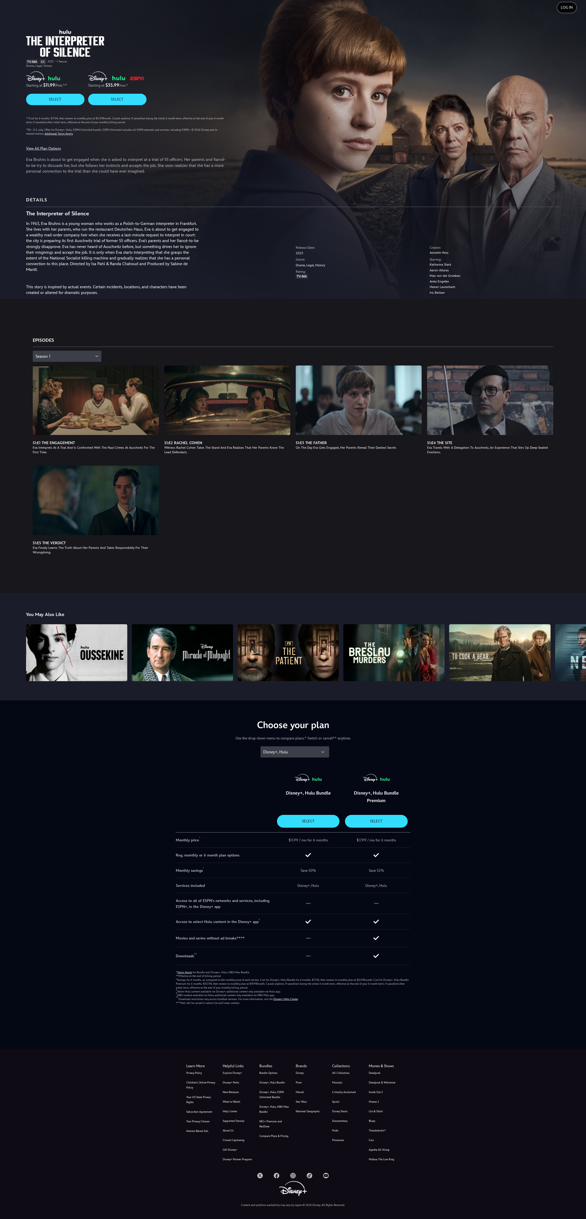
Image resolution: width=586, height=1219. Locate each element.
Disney (300, 1073)
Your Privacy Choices (198, 1121)
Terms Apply (184, 972)
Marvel (300, 1092)
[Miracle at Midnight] (182, 652)
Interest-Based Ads (197, 1131)
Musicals (337, 1082)
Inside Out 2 (376, 1092)
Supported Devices (233, 1121)
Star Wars (301, 1101)
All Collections (341, 1073)
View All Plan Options (43, 148)
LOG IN (567, 7)
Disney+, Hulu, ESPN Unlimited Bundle (271, 1095)
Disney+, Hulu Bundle (272, 1082)
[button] (238, 1066)
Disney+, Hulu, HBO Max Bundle (274, 1109)
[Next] (577, 652)
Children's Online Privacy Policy (200, 1085)
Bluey (372, 1121)
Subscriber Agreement (199, 1111)
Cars (371, 1140)
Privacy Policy (194, 1073)
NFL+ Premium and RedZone (270, 1124)
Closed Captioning (233, 1140)
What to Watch (231, 1101)
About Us (228, 1130)
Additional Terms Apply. (59, 133)
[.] (260, 1175)
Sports (335, 1101)
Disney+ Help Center (286, 999)
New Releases (231, 1092)
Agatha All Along (379, 1149)
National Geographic (308, 1111)
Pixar (299, 1082)
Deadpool (374, 1073)
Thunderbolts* (377, 1130)
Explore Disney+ (232, 1073)
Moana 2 (374, 1101)
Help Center (230, 1111)
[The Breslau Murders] (394, 652)
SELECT (55, 99)
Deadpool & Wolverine (382, 1082)
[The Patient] (288, 652)
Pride (335, 1130)
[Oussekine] (76, 652)
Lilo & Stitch (376, 1111)
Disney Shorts (340, 1111)
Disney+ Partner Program (237, 1159)
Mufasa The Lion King (381, 1159)
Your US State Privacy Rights (198, 1100)
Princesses (338, 1140)
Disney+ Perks (231, 1082)
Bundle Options (268, 1073)
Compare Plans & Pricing (273, 1136)
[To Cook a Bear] (499, 652)
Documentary (339, 1121)
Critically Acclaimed (344, 1092)
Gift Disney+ (230, 1149)
